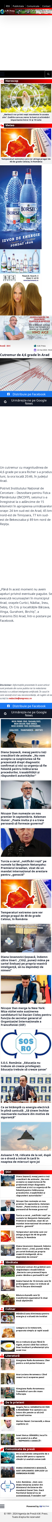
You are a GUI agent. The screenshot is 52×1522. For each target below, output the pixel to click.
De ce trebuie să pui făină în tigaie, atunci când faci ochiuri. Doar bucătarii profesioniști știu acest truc (32, 1345)
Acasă (2, 346)
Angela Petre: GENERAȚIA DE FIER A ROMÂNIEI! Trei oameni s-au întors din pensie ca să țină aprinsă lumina (33, 1411)
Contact (46, 6)
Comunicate (33, 6)
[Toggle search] (48, 74)
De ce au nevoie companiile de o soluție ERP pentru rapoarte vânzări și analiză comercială (32, 1456)
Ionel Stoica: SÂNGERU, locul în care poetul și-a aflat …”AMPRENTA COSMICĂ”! (31, 1438)
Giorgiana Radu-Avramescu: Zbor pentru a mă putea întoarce (33, 1361)
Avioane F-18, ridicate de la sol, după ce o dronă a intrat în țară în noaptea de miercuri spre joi (26, 1158)
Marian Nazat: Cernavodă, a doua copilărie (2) (33, 1422)
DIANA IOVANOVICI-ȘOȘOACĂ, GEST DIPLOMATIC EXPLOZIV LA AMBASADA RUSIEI (32, 1470)
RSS (8, 6)
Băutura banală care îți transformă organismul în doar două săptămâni (32, 1298)
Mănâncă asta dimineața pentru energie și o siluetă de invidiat (32, 1315)
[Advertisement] (26, 43)
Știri (8, 346)
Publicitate (18, 6)
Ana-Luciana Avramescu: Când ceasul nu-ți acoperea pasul (31, 1376)
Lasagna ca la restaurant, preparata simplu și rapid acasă (32, 1329)
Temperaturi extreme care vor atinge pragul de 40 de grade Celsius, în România (25, 160)
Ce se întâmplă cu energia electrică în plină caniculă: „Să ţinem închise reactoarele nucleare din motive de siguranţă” (25, 1112)
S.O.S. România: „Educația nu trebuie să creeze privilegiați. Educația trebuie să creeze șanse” (24, 1066)
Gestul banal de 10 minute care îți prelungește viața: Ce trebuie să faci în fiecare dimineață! (33, 1284)
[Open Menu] (2, 74)
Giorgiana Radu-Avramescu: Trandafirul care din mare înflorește (30, 1391)
